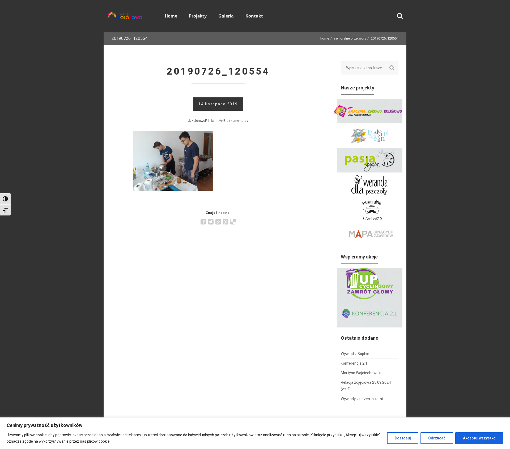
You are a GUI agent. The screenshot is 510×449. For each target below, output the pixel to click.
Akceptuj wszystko (479, 438)
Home (324, 38)
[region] (255, 433)
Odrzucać (436, 438)
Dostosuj (403, 438)
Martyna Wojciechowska (361, 373)
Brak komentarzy (235, 121)
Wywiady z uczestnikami (362, 399)
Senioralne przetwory (350, 38)
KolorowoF (199, 121)
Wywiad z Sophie (355, 354)
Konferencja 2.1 (354, 363)
